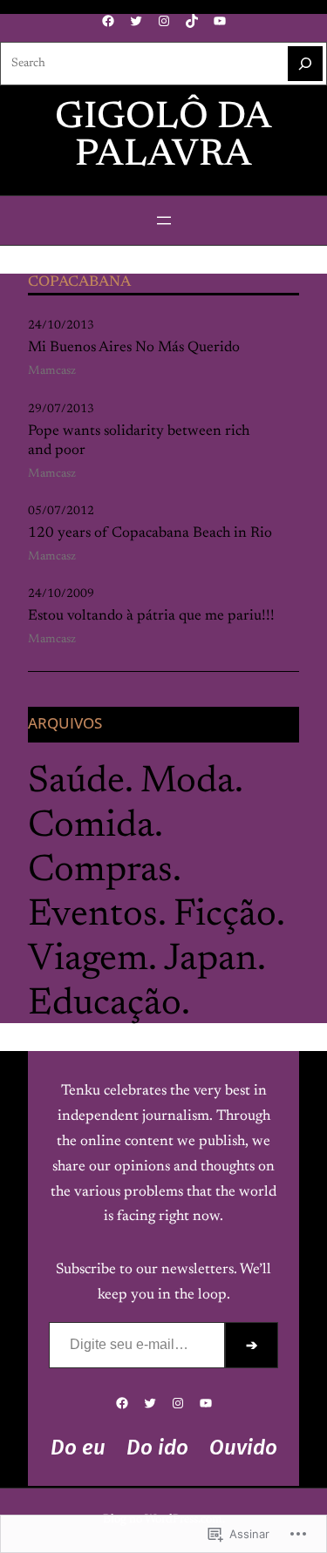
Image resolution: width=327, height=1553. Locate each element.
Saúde (76, 782)
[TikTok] (192, 21)
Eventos (93, 915)
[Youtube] (220, 21)
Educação (104, 1004)
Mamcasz (52, 371)
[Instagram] (164, 21)
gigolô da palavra (163, 136)
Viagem (88, 960)
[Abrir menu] (163, 220)
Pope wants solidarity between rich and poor (138, 441)
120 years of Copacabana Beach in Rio (150, 533)
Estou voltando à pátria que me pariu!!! (151, 616)
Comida (91, 826)
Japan (210, 960)
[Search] (305, 63)
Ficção (225, 915)
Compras (100, 871)
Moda (187, 782)
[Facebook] (108, 21)
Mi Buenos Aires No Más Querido (134, 348)
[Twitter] (136, 21)
